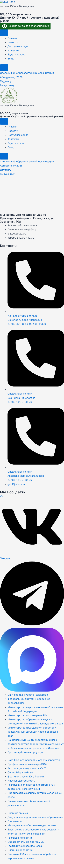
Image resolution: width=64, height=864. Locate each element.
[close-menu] (4, 67)
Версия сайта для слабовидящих (28, 25)
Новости (13, 42)
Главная (12, 38)
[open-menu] (4, 32)
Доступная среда (18, 46)
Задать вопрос (16, 54)
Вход (10, 58)
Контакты (13, 50)
